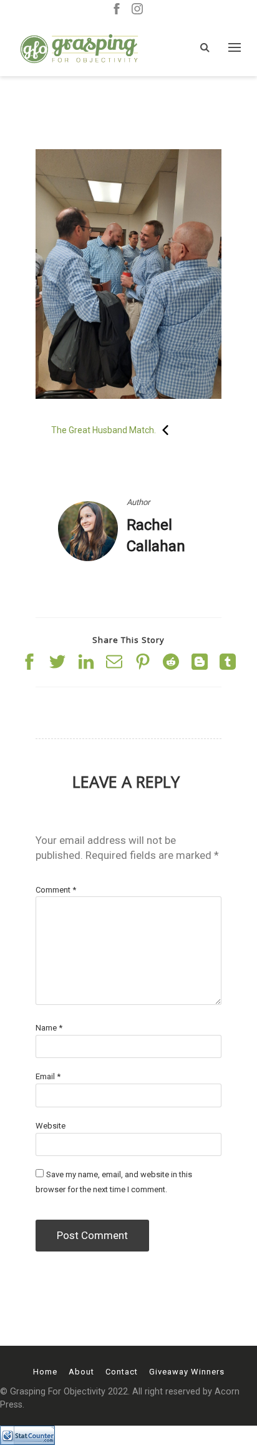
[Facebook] (116, 9)
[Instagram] (137, 9)
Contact (121, 1371)
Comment (56, 889)
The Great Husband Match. (103, 430)
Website (50, 1125)
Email (48, 1076)
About (81, 1371)
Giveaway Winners (187, 1371)
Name (49, 1027)
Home (45, 1371)
